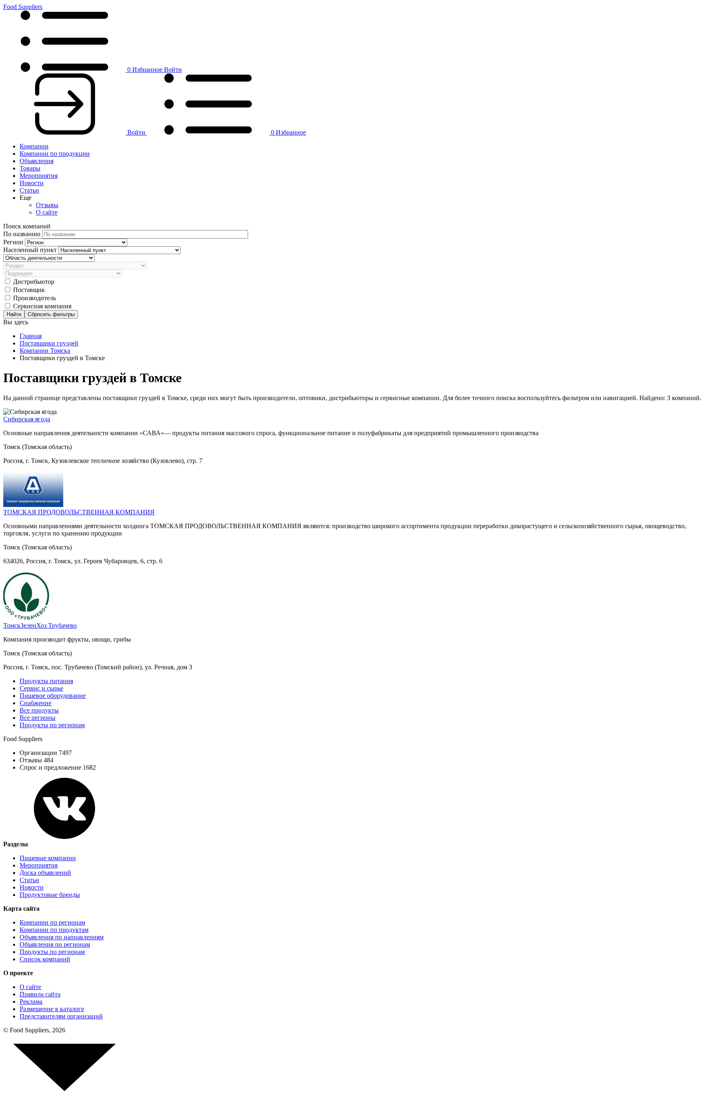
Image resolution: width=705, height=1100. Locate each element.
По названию (22, 233)
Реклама (31, 1001)
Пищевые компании (48, 857)
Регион (14, 242)
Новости (32, 182)
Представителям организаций (61, 1016)
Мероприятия (39, 175)
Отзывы (47, 204)
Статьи (29, 190)
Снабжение (35, 702)
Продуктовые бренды (50, 894)
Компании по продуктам (54, 929)
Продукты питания (46, 680)
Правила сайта (40, 994)
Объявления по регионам (55, 944)
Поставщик (29, 289)
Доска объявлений (45, 872)
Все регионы (37, 717)
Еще (25, 197)
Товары (30, 168)
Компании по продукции (55, 153)
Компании (34, 146)
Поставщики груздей (49, 343)
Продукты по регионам (52, 725)
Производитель (34, 297)
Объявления (36, 160)
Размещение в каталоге (52, 1008)
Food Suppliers (22, 6)
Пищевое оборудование (53, 695)
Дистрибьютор (33, 281)
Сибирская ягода (26, 419)
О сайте (47, 212)
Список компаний (45, 959)
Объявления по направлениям (62, 937)
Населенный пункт (30, 249)
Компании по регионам (52, 922)
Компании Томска (45, 350)
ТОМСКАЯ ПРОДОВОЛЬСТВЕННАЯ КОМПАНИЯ (79, 512)
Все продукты (39, 710)
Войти (173, 69)
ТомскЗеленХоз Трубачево (40, 625)
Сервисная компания (42, 306)
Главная (31, 335)
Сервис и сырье (41, 688)
